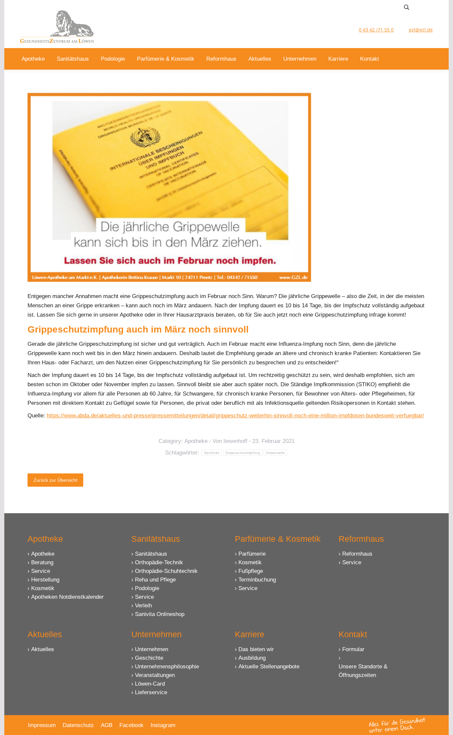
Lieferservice (151, 692)
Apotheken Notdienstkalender (67, 597)
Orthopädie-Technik (159, 562)
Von (230, 441)
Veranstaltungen (155, 675)
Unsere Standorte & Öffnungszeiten (363, 670)
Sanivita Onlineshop (159, 614)
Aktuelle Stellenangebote (268, 666)
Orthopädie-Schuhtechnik (166, 571)
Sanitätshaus (151, 554)
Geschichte (149, 658)
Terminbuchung (257, 580)
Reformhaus (357, 554)
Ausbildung (252, 658)
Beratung (42, 562)
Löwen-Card (150, 684)
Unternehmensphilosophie (167, 666)
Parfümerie (252, 554)
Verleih (143, 605)
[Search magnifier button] (406, 7)
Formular (353, 649)
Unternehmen (151, 649)
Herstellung (45, 580)
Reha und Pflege (155, 580)
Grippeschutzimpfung (243, 453)
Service (40, 571)
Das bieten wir (256, 649)
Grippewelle (275, 453)
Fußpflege (250, 571)
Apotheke (196, 441)
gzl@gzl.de (421, 30)
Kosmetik (42, 588)
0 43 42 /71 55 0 (376, 30)
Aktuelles (42, 649)
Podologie (147, 588)
